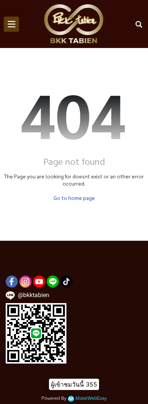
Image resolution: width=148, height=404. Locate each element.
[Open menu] (11, 24)
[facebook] (12, 282)
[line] (53, 282)
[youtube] (39, 282)
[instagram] (25, 282)
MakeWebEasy (91, 398)
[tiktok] (66, 282)
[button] (139, 24)
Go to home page (74, 197)
